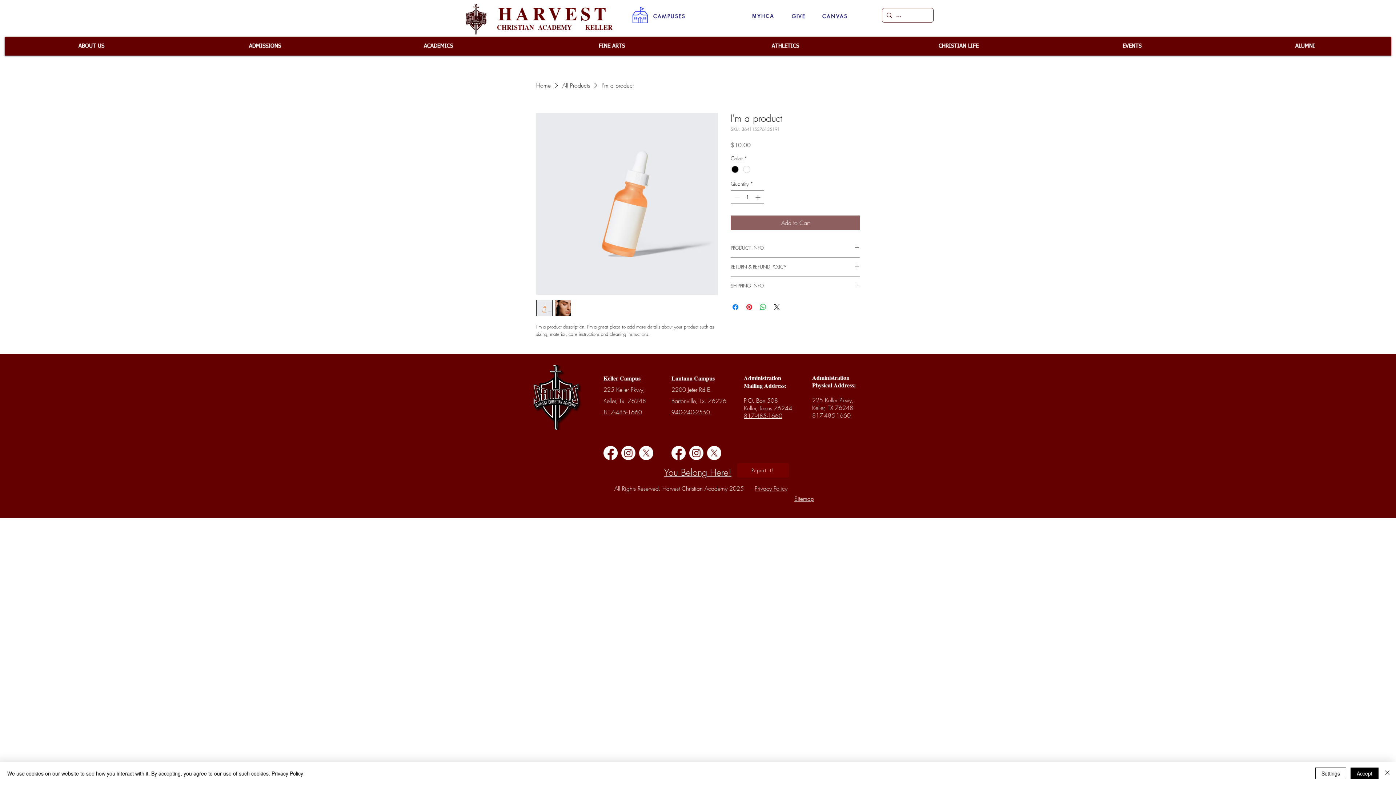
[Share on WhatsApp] (763, 307)
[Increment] (758, 197)
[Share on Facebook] (735, 307)
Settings (1330, 773)
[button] (669, 16)
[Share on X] (777, 307)
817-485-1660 (622, 412)
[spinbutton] (747, 197)
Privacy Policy (287, 773)
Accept (1364, 773)
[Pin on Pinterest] (749, 307)
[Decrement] (736, 197)
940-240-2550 (690, 412)
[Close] (1387, 773)
